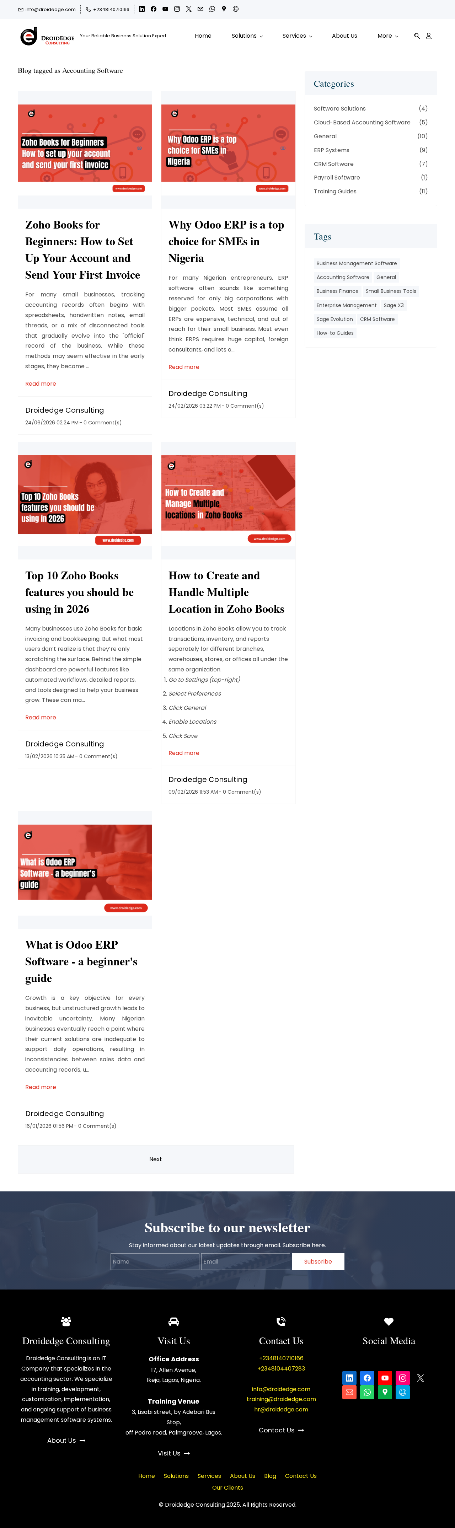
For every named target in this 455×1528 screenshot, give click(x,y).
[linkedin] (142, 10)
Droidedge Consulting (64, 410)
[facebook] (153, 10)
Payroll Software (337, 177)
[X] (420, 1378)
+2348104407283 (281, 1369)
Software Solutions (340, 108)
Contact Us (301, 1476)
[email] (200, 10)
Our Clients (227, 1488)
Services (209, 1476)
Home (146, 1476)
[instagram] (177, 10)
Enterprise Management (347, 305)
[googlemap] (224, 10)
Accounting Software (343, 277)
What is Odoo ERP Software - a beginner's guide (81, 961)
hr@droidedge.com (281, 1409)
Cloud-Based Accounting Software (362, 122)
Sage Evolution (335, 319)
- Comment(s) (100, 422)
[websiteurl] (236, 10)
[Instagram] (403, 1378)
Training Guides (335, 191)
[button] (417, 36)
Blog (270, 1476)
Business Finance (338, 291)
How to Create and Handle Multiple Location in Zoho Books (226, 592)
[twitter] (189, 10)
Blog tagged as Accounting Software (70, 70)
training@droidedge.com (281, 1399)
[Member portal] (428, 36)
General (325, 136)
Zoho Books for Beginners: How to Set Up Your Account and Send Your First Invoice (82, 249)
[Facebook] (367, 1378)
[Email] (349, 1392)
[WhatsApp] (367, 1392)
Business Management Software (357, 263)
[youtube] (165, 10)
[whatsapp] (212, 10)
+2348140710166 (281, 1358)
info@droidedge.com (281, 1389)
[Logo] (46, 36)
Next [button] (155, 1159)
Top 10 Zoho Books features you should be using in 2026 (79, 592)
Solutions (176, 1476)
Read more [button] (40, 384)
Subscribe (318, 1262)
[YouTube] (385, 1378)
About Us (242, 1476)
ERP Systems (331, 150)
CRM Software (334, 164)
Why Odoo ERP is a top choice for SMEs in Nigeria (226, 241)
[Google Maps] (385, 1392)
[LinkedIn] (349, 1378)
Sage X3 (394, 305)
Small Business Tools (391, 291)
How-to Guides (335, 333)
